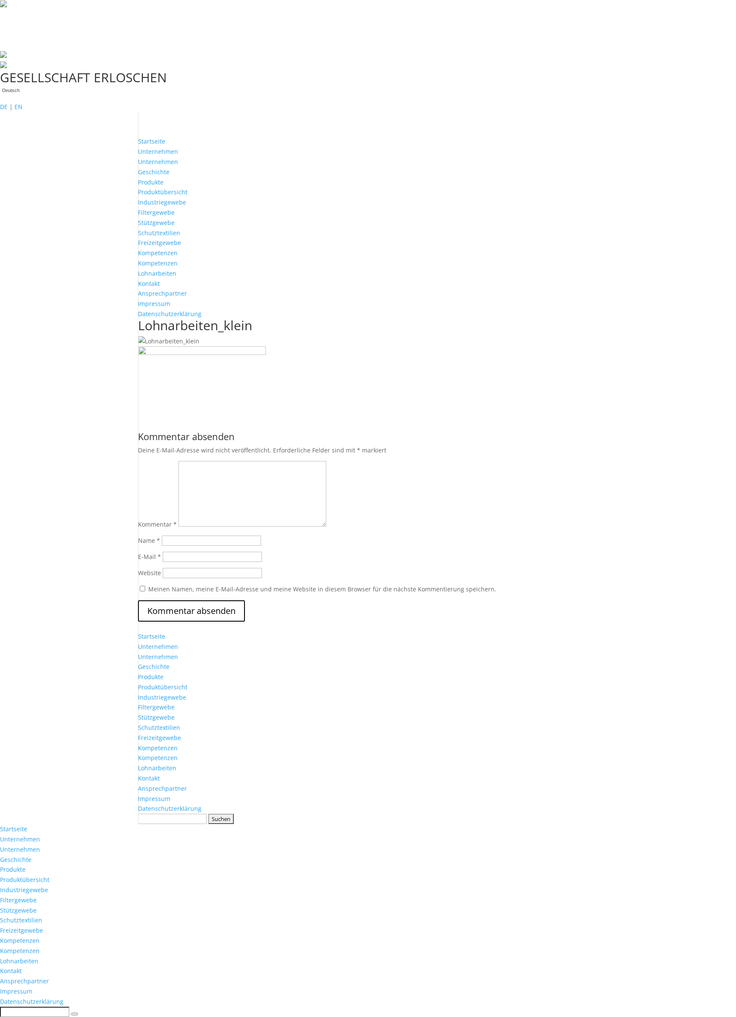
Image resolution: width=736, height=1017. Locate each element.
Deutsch (11, 90)
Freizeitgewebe (159, 243)
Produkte (151, 182)
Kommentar (157, 524)
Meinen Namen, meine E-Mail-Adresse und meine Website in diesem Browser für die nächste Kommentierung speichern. (322, 589)
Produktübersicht (162, 192)
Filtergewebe (156, 212)
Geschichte (154, 172)
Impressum (154, 304)
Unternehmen (158, 151)
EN (18, 107)
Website (149, 573)
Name (149, 540)
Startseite (151, 141)
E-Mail (149, 557)
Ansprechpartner (162, 293)
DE (4, 107)
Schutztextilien (159, 233)
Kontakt (149, 283)
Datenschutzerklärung (169, 314)
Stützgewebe (156, 223)
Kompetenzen (158, 253)
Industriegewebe (162, 202)
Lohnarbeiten (157, 273)
